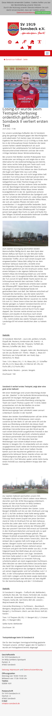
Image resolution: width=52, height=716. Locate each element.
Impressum (14, 669)
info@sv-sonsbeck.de (11, 703)
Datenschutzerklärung (26, 12)
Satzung (5, 669)
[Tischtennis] (32, 42)
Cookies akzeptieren (43, 13)
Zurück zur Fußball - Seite (16, 59)
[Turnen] (39, 42)
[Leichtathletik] (25, 42)
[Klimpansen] (17, 42)
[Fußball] (10, 42)
